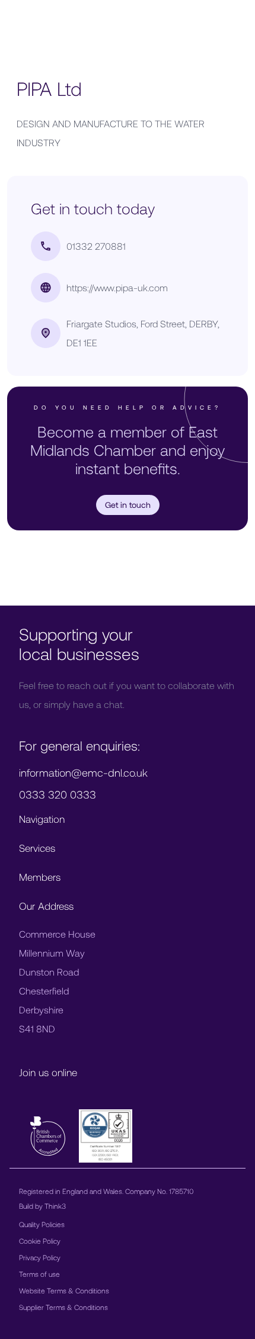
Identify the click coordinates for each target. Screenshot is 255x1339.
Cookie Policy (39, 1241)
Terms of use (39, 1274)
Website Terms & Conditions (64, 1290)
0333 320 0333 (57, 794)
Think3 (55, 1206)
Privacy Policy (39, 1257)
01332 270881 (96, 246)
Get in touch (128, 505)
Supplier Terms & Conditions (63, 1307)
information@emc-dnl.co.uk (83, 772)
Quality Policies (42, 1224)
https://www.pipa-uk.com (117, 287)
